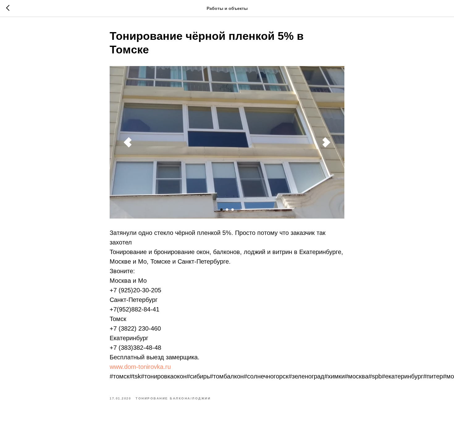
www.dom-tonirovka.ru (140, 366)
